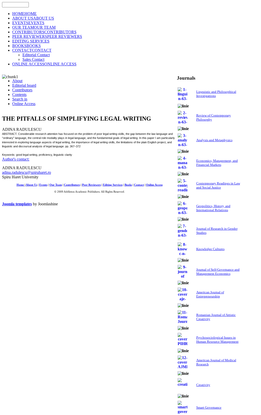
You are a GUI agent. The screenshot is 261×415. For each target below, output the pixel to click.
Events (43, 184)
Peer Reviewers (91, 184)
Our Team (55, 184)
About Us (31, 184)
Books (128, 184)
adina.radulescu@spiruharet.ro (26, 172)
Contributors (72, 184)
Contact (139, 184)
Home (21, 184)
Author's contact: (15, 159)
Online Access (154, 184)
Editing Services (113, 184)
